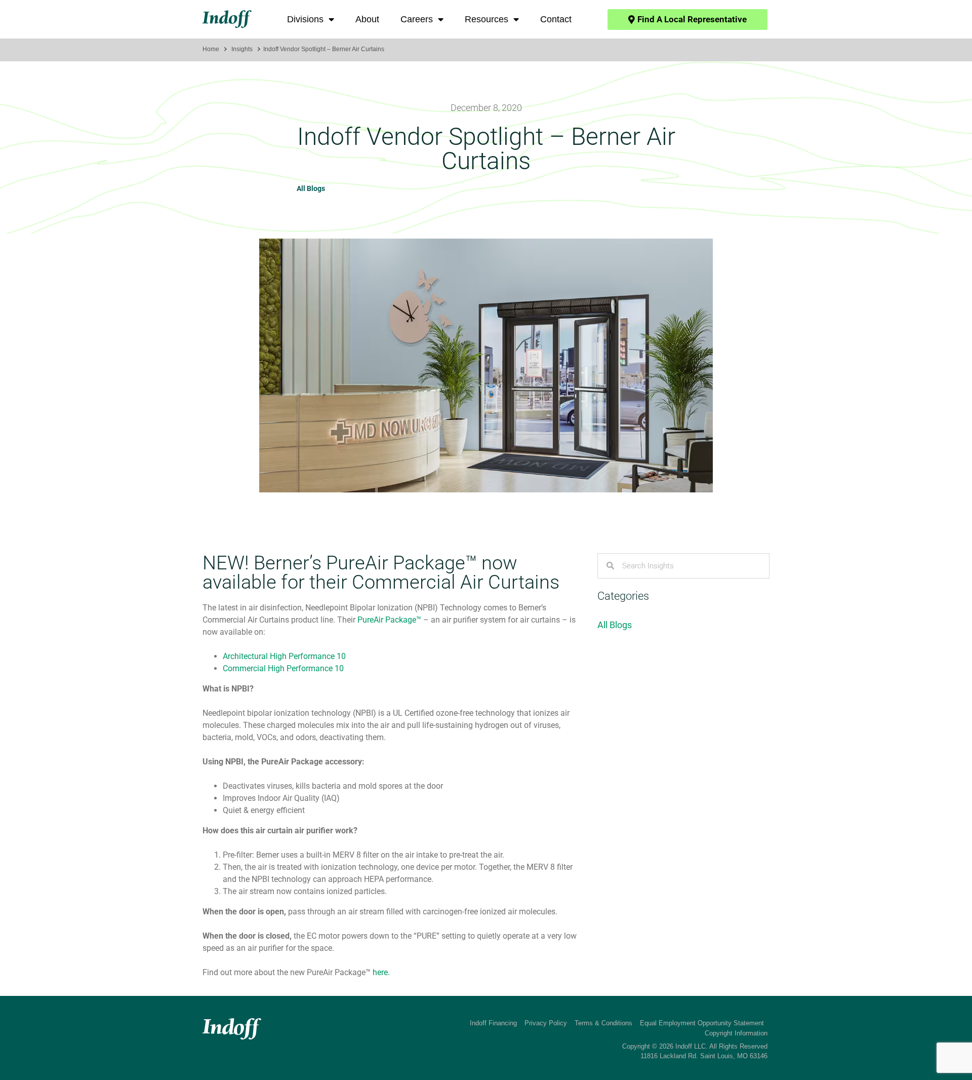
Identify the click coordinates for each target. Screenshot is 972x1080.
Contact (556, 19)
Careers (416, 19)
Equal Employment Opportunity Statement (702, 1023)
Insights (242, 49)
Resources (486, 19)
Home (210, 49)
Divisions (305, 19)
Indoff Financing (493, 1023)
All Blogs (311, 188)
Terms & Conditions (603, 1023)
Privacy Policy (545, 1023)
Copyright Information (736, 1033)
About (367, 19)
